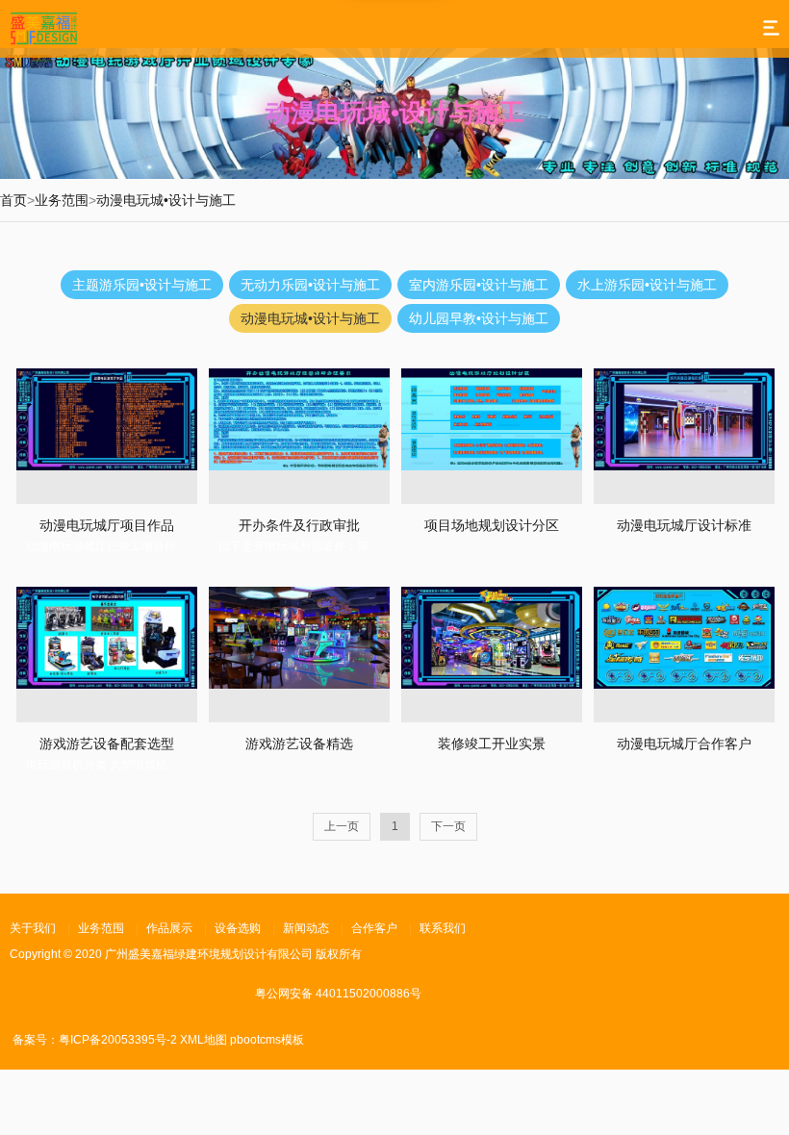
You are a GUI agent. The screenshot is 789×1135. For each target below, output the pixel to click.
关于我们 (33, 928)
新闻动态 (306, 928)
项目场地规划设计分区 (491, 525)
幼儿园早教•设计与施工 (478, 318)
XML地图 (203, 1040)
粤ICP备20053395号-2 (118, 1040)
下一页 (448, 826)
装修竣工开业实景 (492, 743)
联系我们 (443, 928)
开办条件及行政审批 (299, 525)
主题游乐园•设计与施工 (142, 284)
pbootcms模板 (267, 1040)
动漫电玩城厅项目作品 (106, 525)
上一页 (341, 826)
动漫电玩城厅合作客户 (684, 743)
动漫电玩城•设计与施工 (166, 200)
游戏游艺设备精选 (299, 743)
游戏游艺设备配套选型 (106, 743)
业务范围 (62, 200)
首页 (13, 200)
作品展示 (169, 928)
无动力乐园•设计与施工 (310, 284)
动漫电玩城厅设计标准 (684, 525)
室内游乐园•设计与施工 (478, 284)
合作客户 (374, 928)
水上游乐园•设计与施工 (647, 284)
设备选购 (238, 928)
